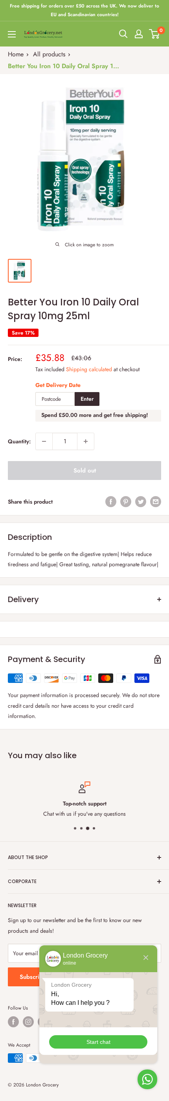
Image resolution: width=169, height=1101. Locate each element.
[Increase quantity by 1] (85, 441)
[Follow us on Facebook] (13, 1021)
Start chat (98, 1042)
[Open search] (123, 34)
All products (49, 54)
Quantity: (19, 441)
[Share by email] (155, 501)
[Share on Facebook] (110, 501)
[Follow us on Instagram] (28, 1021)
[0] (155, 34)
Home (16, 54)
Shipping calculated (89, 369)
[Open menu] (12, 34)
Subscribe (33, 977)
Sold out (84, 470)
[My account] (139, 34)
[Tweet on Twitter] (140, 501)
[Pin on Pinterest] (125, 501)
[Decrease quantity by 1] (44, 441)
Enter (87, 399)
